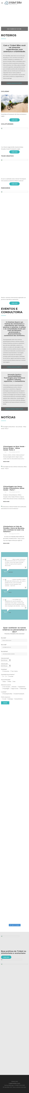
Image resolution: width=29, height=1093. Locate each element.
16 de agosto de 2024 (14, 533)
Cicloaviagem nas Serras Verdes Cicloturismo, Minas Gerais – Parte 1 (13, 488)
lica (5, 452)
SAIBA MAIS (14, 120)
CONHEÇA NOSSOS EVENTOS (14, 367)
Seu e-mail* (4, 644)
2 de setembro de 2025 (14, 492)
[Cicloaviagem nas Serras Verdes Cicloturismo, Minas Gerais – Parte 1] (14, 475)
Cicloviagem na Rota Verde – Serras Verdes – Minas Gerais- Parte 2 (14, 448)
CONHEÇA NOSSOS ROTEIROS (14, 83)
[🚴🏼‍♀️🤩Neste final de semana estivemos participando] (14, 879)
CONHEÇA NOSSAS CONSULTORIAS (14, 408)
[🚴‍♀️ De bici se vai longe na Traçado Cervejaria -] (14, 806)
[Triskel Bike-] (13, 2)
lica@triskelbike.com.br (14, 1083)
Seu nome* (3, 637)
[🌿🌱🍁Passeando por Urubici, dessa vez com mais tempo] (14, 851)
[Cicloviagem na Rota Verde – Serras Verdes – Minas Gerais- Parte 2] (14, 435)
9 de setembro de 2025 (14, 452)
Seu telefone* (4, 651)
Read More (6, 461)
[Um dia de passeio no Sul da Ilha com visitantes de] (14, 713)
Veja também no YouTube (14, 29)
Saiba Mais (6, 957)
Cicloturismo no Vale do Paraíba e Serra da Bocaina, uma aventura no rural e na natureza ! (14, 529)
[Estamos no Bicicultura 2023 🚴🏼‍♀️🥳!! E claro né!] (14, 747)
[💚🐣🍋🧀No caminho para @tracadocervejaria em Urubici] (14, 908)
